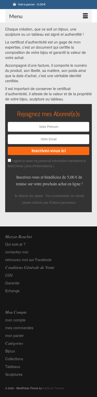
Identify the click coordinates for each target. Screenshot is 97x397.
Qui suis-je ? (15, 244)
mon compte (15, 319)
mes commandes (19, 327)
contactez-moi (16, 251)
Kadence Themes (53, 388)
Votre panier (31, 4)
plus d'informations (39, 166)
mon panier (14, 335)
